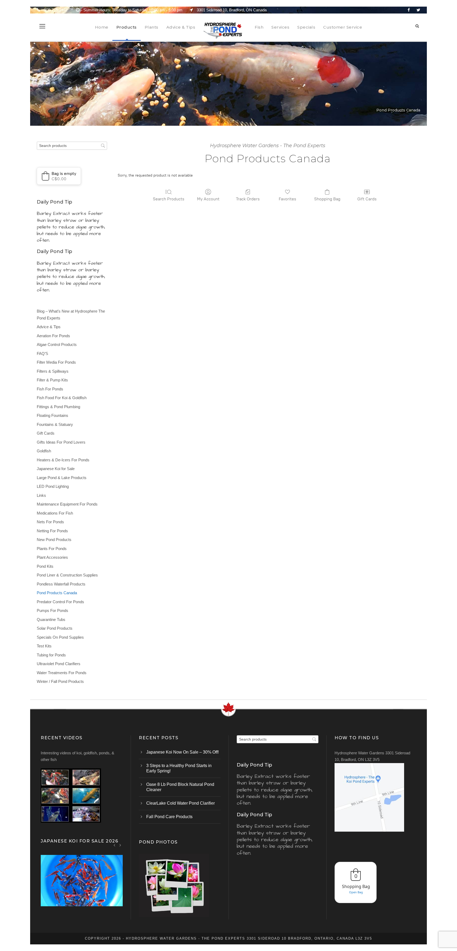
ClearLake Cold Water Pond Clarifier (180, 803)
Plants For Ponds (52, 548)
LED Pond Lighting (53, 486)
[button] (59, 176)
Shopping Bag (327, 198)
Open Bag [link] (356, 892)
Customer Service (342, 27)
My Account (208, 198)
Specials (306, 27)
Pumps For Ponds (52, 610)
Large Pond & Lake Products (61, 477)
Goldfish (44, 451)
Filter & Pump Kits (52, 380)
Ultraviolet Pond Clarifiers (58, 663)
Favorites (287, 198)
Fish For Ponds (50, 389)
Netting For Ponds (52, 531)
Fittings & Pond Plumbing (58, 406)
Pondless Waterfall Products (61, 584)
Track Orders (248, 198)
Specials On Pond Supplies (60, 637)
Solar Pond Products (54, 628)
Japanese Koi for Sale (56, 468)
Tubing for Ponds (51, 655)
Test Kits (44, 646)
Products (126, 27)
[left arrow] (114, 845)
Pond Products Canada (57, 593)
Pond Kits (45, 566)
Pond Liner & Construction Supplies (67, 575)
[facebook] (409, 10)
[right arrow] (120, 845)
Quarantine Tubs (51, 619)
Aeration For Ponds (53, 335)
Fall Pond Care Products (169, 816)
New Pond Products (54, 539)
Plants (151, 27)
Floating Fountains (52, 415)
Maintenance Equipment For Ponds (67, 504)
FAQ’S (42, 353)
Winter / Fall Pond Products (60, 681)
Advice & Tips (180, 27)
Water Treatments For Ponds (61, 672)
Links (41, 495)
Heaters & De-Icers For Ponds (63, 460)
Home (101, 27)
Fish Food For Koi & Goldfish (61, 397)
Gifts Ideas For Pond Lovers (61, 442)
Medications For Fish (55, 513)
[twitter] (418, 10)
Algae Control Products (57, 344)
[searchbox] (72, 146)
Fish (259, 27)
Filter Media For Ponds (56, 362)
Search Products (168, 198)
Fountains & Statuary (55, 424)
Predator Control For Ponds (60, 602)
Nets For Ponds (50, 522)
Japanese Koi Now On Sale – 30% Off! (182, 752)
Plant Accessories (52, 557)
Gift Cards (367, 198)
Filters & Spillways (52, 371)
